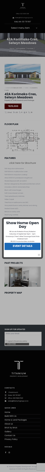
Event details (22, 246)
